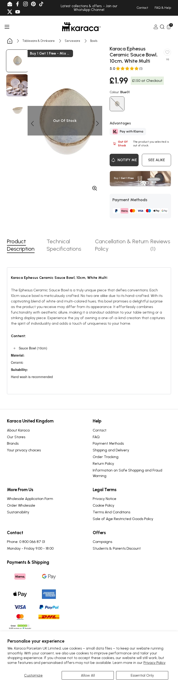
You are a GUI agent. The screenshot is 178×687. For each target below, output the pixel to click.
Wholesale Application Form (30, 498)
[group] (17, 60)
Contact (99, 430)
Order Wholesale (21, 505)
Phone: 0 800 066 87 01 (26, 541)
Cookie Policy (103, 505)
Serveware (72, 41)
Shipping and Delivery (111, 450)
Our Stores (16, 437)
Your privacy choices (24, 450)
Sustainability (18, 512)
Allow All (88, 675)
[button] (32, 123)
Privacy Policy (154, 662)
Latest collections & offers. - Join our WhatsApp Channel (89, 8)
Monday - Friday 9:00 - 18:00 (30, 548)
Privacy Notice (104, 498)
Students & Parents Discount (117, 548)
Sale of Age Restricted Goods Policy (123, 519)
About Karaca (18, 430)
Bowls (93, 41)
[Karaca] (81, 26)
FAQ (96, 437)
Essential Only (142, 675)
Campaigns (102, 541)
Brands (13, 443)
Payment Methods (108, 443)
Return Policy (103, 463)
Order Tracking (105, 457)
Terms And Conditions (111, 512)
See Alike (156, 160)
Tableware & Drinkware (38, 41)
